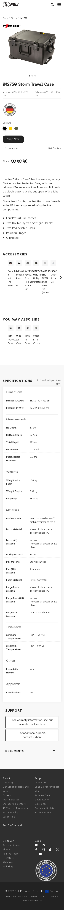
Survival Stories (11, 845)
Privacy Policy (38, 896)
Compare (13, 149)
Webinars (8, 862)
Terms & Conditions (16, 896)
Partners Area (42, 795)
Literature (8, 858)
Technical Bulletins (45, 808)
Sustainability (10, 812)
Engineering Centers (14, 804)
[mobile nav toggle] (59, 4)
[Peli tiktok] (50, 850)
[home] (11, 4)
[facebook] (14, 161)
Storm (14, 18)
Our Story (8, 783)
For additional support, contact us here (32, 735)
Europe (54, 891)
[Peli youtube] (36, 845)
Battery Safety (43, 812)
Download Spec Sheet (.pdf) (50, 382)
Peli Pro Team (10, 854)
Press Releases (11, 800)
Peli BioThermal (12, 825)
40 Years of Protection (15, 808)
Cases (5, 18)
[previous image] (11, 48)
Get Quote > (54, 148)
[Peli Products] (36, 850)
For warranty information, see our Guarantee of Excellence (32, 722)
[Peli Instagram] (43, 850)
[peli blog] (40, 854)
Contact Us (41, 783)
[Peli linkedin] (43, 845)
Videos (6, 849)
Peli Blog (8, 867)
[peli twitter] (57, 850)
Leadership (9, 817)
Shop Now (13, 139)
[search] (52, 5)
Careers (7, 795)
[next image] (52, 48)
